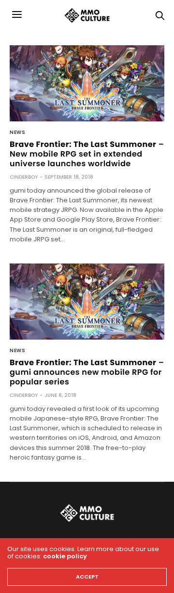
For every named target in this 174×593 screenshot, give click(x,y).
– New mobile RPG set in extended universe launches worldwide (87, 154)
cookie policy (65, 556)
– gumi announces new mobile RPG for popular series (87, 372)
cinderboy (24, 177)
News (17, 132)
